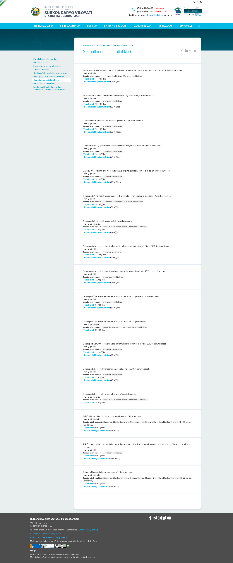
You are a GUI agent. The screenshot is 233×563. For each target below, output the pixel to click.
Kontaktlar (185, 26)
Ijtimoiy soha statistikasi (43, 84)
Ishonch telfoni (161, 12)
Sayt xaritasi (72, 530)
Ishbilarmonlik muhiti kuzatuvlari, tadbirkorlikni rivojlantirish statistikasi (49, 88)
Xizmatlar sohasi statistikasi (46, 80)
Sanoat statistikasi (41, 69)
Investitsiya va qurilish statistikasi (47, 66)
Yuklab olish (88, 79)
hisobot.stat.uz (155, 15)
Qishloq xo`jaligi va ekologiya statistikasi (50, 73)
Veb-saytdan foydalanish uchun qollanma (48, 537)
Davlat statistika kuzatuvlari (45, 59)
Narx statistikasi (40, 62)
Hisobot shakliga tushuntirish (96, 82)
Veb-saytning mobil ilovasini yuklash (45, 534)
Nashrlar (92, 26)
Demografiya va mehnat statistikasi (48, 76)
